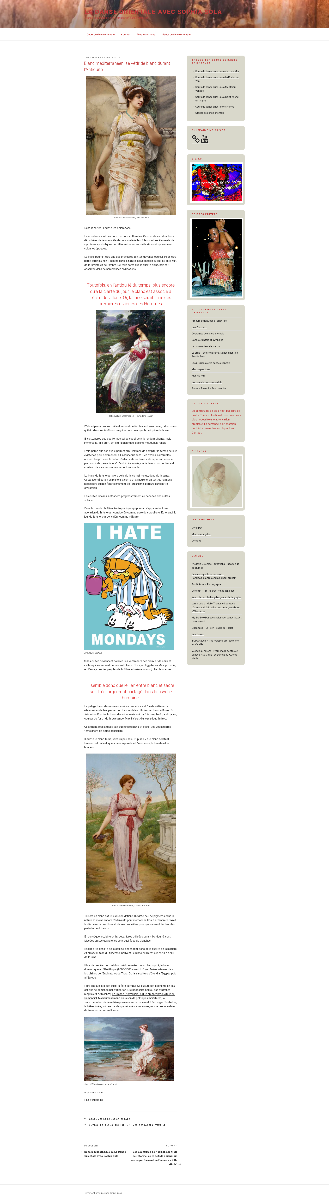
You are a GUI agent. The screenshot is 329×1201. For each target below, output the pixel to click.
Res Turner (198, 634)
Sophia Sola (112, 57)
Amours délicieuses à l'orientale (209, 320)
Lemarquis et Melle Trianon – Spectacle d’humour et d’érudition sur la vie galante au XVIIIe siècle (216, 607)
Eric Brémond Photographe (206, 584)
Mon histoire (198, 375)
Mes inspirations (201, 369)
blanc (109, 1125)
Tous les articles (146, 34)
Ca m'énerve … (199, 327)
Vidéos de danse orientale (176, 34)
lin (129, 1125)
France (120, 1125)
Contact (125, 34)
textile (160, 1125)
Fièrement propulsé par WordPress (103, 1192)
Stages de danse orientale (209, 112)
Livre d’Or (197, 527)
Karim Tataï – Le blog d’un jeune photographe (216, 597)
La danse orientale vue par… (207, 346)
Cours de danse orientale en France (214, 106)
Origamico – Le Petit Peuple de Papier (212, 627)
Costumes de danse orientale (109, 1119)
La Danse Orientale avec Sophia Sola (153, 12)
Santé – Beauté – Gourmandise (209, 388)
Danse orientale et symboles (207, 340)
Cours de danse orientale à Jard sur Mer (217, 71)
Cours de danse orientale (101, 34)
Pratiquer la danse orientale (207, 382)
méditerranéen (143, 1125)
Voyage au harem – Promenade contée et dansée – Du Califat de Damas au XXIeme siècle (215, 655)
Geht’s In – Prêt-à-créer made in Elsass (213, 590)
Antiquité (96, 1125)
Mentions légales (201, 534)
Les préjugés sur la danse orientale (211, 363)
